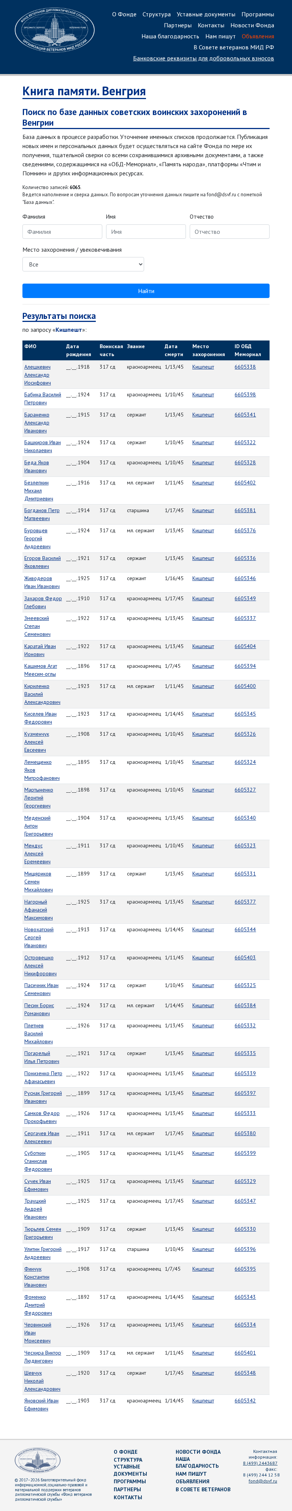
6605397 (245, 1093)
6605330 (245, 1229)
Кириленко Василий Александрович (42, 694)
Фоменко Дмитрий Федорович (38, 1304)
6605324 (245, 762)
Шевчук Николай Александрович (42, 1380)
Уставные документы (206, 14)
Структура (157, 14)
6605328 (245, 462)
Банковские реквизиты (203, 58)
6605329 (245, 1181)
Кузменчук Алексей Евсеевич (36, 741)
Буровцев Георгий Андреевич (37, 538)
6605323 (245, 845)
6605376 (245, 530)
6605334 (245, 1324)
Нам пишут (220, 36)
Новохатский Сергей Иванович (39, 937)
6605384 (245, 1005)
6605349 (245, 598)
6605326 (245, 733)
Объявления (258, 36)
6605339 (245, 1073)
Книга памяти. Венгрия (84, 91)
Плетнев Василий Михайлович (38, 1033)
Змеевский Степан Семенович (37, 626)
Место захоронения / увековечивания (72, 249)
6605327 (245, 789)
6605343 (245, 1296)
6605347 (245, 1200)
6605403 (245, 957)
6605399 (245, 1153)
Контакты (211, 25)
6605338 (245, 366)
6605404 (245, 646)
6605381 (245, 510)
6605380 (245, 1133)
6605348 (245, 1372)
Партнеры (178, 25)
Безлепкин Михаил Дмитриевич (38, 490)
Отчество (202, 216)
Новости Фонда (252, 25)
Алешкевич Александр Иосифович (37, 374)
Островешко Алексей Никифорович (40, 965)
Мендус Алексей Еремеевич (37, 853)
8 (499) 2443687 (260, 1463)
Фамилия (33, 216)
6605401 (245, 1352)
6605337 (245, 618)
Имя (111, 216)
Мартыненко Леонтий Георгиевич (38, 797)
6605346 (245, 578)
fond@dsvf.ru (263, 1481)
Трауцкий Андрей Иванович (35, 1208)
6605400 (245, 686)
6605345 (245, 713)
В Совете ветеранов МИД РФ (234, 47)
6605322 (245, 442)
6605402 (245, 482)
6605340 (245, 817)
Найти (146, 291)
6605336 (245, 558)
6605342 (245, 1400)
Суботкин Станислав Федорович (38, 1161)
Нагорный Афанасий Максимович (38, 909)
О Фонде (124, 14)
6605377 (245, 901)
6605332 (245, 1025)
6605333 (245, 1113)
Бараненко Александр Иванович (36, 422)
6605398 (245, 394)
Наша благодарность (170, 36)
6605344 (245, 929)
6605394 (245, 665)
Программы (257, 14)
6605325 (245, 985)
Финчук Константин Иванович (36, 1276)
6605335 (245, 1053)
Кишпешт (203, 366)
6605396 (245, 1249)
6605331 (245, 873)
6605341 (245, 414)
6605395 (245, 1268)
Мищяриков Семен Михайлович (38, 881)
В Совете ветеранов (203, 1489)
